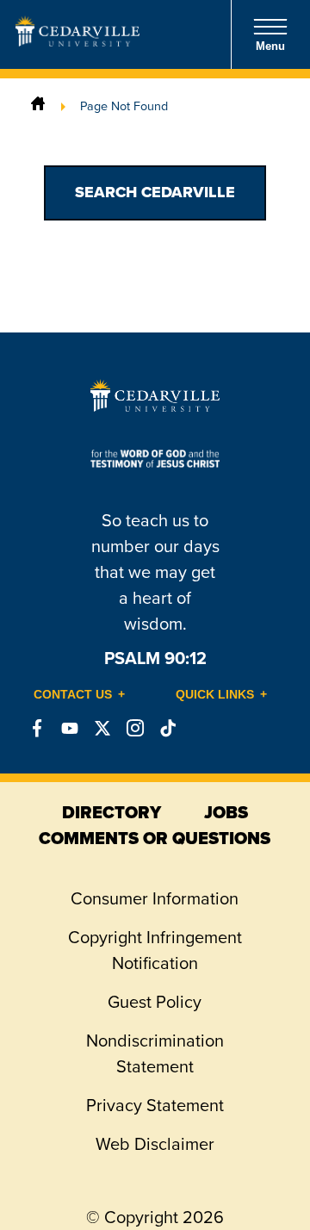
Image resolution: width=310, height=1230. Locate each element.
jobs (226, 812)
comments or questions (154, 838)
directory (111, 812)
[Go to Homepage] (78, 41)
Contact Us (73, 694)
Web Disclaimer (155, 1144)
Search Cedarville (155, 192)
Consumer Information (155, 898)
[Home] (38, 105)
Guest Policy (155, 1002)
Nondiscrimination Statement (155, 1053)
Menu (270, 46)
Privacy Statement (155, 1105)
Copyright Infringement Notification (155, 950)
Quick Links (215, 694)
